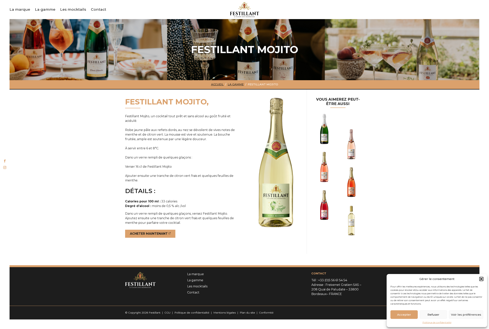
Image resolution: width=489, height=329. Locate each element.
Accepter (404, 314)
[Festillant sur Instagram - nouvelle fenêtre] (4, 168)
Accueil (217, 84)
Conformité (266, 312)
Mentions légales (224, 312)
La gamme (236, 84)
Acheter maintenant (149, 233)
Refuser (433, 314)
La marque (195, 274)
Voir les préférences (466, 314)
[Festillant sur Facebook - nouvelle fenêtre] (4, 161)
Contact (98, 9)
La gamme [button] (45, 9)
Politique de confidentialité (437, 322)
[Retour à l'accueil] (244, 9)
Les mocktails (73, 9)
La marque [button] (20, 9)
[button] (481, 279)
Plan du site (247, 312)
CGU (167, 312)
